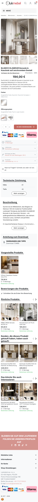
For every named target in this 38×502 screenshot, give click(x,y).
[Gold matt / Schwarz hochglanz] (10, 398)
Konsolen (19, 15)
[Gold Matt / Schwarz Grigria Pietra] (3, 319)
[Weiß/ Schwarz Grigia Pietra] (6, 319)
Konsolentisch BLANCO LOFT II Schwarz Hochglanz (27, 403)
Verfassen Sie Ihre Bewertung (10, 73)
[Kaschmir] (3, 360)
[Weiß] (21, 319)
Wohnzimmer (11, 15)
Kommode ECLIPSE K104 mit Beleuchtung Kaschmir (27, 364)
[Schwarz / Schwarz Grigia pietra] (10, 319)
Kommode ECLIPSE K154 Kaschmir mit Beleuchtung (9, 364)
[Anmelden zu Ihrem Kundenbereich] (30, 3)
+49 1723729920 (20, 481)
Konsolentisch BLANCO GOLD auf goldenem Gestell (9, 403)
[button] (25, 3)
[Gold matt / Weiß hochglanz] (13, 398)
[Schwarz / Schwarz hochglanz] (32, 398)
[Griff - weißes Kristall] (6, 398)
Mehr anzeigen (19, 193)
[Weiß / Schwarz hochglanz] (25, 398)
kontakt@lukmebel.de (14, 483)
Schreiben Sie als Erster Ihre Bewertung (16, 293)
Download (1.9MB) (12, 243)
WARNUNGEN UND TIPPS (16, 241)
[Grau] (3, 271)
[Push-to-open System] (3, 398)
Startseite (3, 15)
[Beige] (6, 271)
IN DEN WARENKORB (24, 127)
